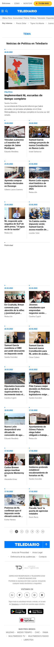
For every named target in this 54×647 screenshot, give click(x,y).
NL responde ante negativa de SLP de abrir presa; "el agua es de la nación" (14, 225)
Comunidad (18, 18)
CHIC (37, 632)
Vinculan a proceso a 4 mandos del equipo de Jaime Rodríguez (14, 144)
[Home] (27, 11)
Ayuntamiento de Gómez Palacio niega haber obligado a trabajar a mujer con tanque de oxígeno (39, 434)
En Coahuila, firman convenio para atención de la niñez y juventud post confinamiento (14, 310)
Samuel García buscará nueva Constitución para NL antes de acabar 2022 (38, 351)
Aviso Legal (37, 552)
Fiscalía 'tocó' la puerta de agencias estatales (38, 511)
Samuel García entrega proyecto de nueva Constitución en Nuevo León (39, 144)
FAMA (45, 632)
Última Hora (7, 18)
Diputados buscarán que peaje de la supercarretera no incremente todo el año (14, 391)
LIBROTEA (28, 640)
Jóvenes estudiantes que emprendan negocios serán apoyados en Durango (37, 312)
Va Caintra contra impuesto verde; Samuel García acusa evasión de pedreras (37, 226)
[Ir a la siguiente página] (42, 531)
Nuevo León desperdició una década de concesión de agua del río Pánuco (13, 432)
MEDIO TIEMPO (24, 632)
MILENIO (10, 632)
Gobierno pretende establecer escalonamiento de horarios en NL (38, 471)
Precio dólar (21, 23)
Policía (26, 18)
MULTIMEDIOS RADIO (38, 636)
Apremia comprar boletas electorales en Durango (13, 183)
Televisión (41, 18)
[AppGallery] (27, 620)
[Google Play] (18, 612)
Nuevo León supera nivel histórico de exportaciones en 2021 (39, 184)
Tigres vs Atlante (37, 23)
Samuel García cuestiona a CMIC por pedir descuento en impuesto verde (14, 349)
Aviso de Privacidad (20, 552)
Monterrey (29, 3)
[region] (27, 264)
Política (33, 18)
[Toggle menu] (2, 11)
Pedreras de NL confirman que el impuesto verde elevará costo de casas (12, 513)
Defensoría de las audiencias (22, 557)
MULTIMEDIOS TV (17, 636)
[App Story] (36, 612)
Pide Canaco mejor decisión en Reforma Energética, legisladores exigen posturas (39, 391)
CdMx (17, 3)
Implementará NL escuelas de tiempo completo (23, 97)
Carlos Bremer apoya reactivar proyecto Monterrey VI (14, 471)
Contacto (43, 557)
